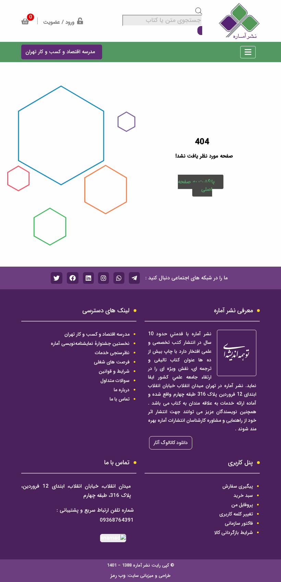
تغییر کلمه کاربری (236, 514)
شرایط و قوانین (114, 371)
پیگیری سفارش (237, 486)
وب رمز (117, 575)
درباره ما (122, 390)
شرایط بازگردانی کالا (233, 532)
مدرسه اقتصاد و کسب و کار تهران (97, 334)
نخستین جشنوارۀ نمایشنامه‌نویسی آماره (90, 343)
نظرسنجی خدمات (112, 353)
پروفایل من (242, 505)
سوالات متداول (115, 380)
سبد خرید (243, 495)
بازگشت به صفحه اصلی (196, 186)
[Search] (199, 30)
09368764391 (117, 520)
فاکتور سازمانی (239, 523)
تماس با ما (120, 399)
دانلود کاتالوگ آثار (171, 442)
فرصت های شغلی (112, 362)
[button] (248, 53)
